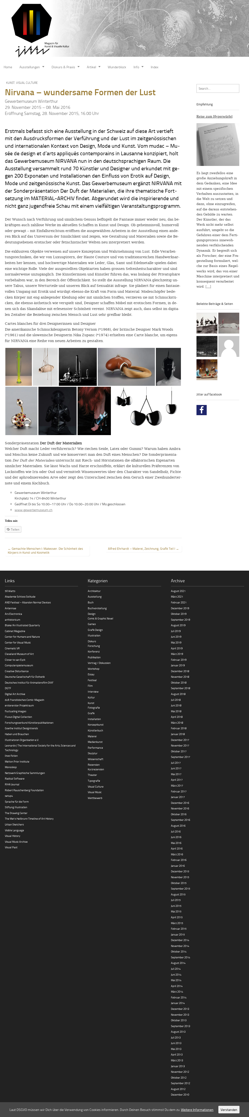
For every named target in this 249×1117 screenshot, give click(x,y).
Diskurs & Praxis (63, 67)
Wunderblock (117, 67)
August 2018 (178, 694)
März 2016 (177, 854)
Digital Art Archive (15, 694)
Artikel (91, 67)
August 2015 (178, 894)
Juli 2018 (176, 700)
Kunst (10, 83)
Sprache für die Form (17, 801)
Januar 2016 (178, 866)
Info (136, 67)
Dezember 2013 (180, 1009)
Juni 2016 (176, 837)
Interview (93, 691)
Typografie (94, 780)
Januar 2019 (178, 665)
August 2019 (178, 625)
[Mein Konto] (228, 347)
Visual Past (11, 847)
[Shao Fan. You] (228, 324)
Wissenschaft (95, 759)
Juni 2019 (176, 636)
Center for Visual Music (18, 642)
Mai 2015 (176, 911)
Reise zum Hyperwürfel (214, 116)
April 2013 (177, 1054)
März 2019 (177, 654)
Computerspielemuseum (19, 665)
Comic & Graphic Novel (100, 618)
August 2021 (178, 591)
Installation (94, 719)
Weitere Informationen (197, 1109)
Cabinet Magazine (15, 631)
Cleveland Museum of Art (19, 654)
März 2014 (177, 991)
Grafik (91, 713)
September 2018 (180, 688)
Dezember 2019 (180, 608)
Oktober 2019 (179, 614)
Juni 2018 (176, 705)
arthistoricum (12, 619)
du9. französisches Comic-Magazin (24, 700)
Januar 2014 (178, 1003)
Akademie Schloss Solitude (20, 596)
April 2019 (177, 648)
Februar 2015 (179, 928)
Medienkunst (95, 742)
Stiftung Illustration (16, 807)
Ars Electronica (13, 614)
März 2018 (177, 722)
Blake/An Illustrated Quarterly (22, 625)
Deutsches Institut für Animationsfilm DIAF (29, 682)
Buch (91, 602)
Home (8, 67)
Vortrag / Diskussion (99, 663)
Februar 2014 (179, 997)
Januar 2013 (178, 1066)
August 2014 (178, 963)
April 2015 (177, 917)
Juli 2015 (176, 900)
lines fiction (11, 755)
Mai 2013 (176, 1049)
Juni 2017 (176, 768)
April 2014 (177, 986)
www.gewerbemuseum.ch (34, 509)
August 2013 (178, 1031)
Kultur (91, 697)
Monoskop (11, 767)
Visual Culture (27, 83)
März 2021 (177, 596)
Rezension (94, 764)
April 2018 (177, 717)
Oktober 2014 (179, 951)
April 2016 (177, 848)
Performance (95, 747)
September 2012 (180, 1083)
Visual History (12, 836)
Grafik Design (95, 630)
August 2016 (178, 825)
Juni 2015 (176, 906)
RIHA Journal (12, 784)
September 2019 (180, 619)
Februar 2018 (179, 728)
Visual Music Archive (16, 841)
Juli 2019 (176, 631)
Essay (91, 674)
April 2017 (177, 780)
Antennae (10, 608)
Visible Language (14, 830)
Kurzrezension (96, 769)
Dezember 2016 (180, 803)
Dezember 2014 (180, 940)
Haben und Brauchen (17, 734)
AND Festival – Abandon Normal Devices (28, 602)
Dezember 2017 (180, 740)
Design (92, 614)
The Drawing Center (16, 813)
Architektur (94, 591)
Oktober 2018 (179, 682)
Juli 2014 (176, 969)
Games (92, 624)
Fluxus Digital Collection (18, 717)
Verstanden (229, 1109)
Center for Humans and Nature (22, 636)
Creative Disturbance (17, 671)
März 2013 (177, 1060)
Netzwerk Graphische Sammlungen (25, 773)
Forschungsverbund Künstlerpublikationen (29, 722)
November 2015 (180, 877)
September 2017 (180, 757)
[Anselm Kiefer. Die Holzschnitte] (206, 347)
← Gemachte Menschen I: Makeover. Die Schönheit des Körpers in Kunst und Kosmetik (45, 550)
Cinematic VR (12, 648)
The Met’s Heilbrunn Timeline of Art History (29, 818)
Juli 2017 (176, 763)
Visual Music (95, 792)
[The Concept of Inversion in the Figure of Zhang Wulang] (206, 324)
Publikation (94, 657)
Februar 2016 (179, 860)
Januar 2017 (178, 797)
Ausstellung (95, 596)
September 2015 (180, 888)
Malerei (92, 736)
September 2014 (180, 957)
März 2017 (177, 785)
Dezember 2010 (180, 1094)
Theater (92, 775)
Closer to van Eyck (15, 660)
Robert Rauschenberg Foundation (24, 790)
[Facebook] (201, 410)
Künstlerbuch (95, 730)
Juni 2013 (176, 1043)
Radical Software (15, 778)
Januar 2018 (178, 734)
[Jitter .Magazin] (124, 31)
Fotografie (94, 707)
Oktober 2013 (179, 1020)
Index (154, 67)
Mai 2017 (176, 774)
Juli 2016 (176, 831)
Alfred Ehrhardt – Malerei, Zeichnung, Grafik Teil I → (143, 548)
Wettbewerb (95, 798)
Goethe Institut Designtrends (21, 728)
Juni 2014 (176, 974)
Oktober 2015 (179, 883)
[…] (208, 286)
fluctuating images (15, 711)
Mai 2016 (176, 843)
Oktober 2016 (179, 814)
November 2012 (180, 1072)
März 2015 (177, 923)
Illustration (94, 635)
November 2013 (180, 1014)
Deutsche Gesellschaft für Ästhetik (25, 677)
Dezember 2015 (180, 871)
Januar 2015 (178, 934)
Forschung (94, 646)
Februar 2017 (179, 791)
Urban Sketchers (14, 824)
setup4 (9, 796)
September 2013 (180, 1026)
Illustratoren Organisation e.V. (22, 740)
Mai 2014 (176, 980)
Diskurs (92, 641)
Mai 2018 (176, 711)
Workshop (93, 668)
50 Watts (10, 591)
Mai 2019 (176, 642)
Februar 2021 (179, 602)
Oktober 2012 (179, 1077)
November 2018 (180, 677)
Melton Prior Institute (17, 761)
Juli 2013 (176, 1037)
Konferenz (94, 651)
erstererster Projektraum (19, 705)
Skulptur (93, 753)
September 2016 (180, 820)
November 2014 (180, 946)
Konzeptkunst (96, 724)
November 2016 (180, 808)
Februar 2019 (179, 660)
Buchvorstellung (97, 608)
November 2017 (180, 745)
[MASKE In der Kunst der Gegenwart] (206, 370)
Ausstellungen (29, 67)
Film (90, 685)
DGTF (8, 688)
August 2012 (178, 1089)
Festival (92, 680)
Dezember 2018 (180, 671)
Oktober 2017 (179, 751)
